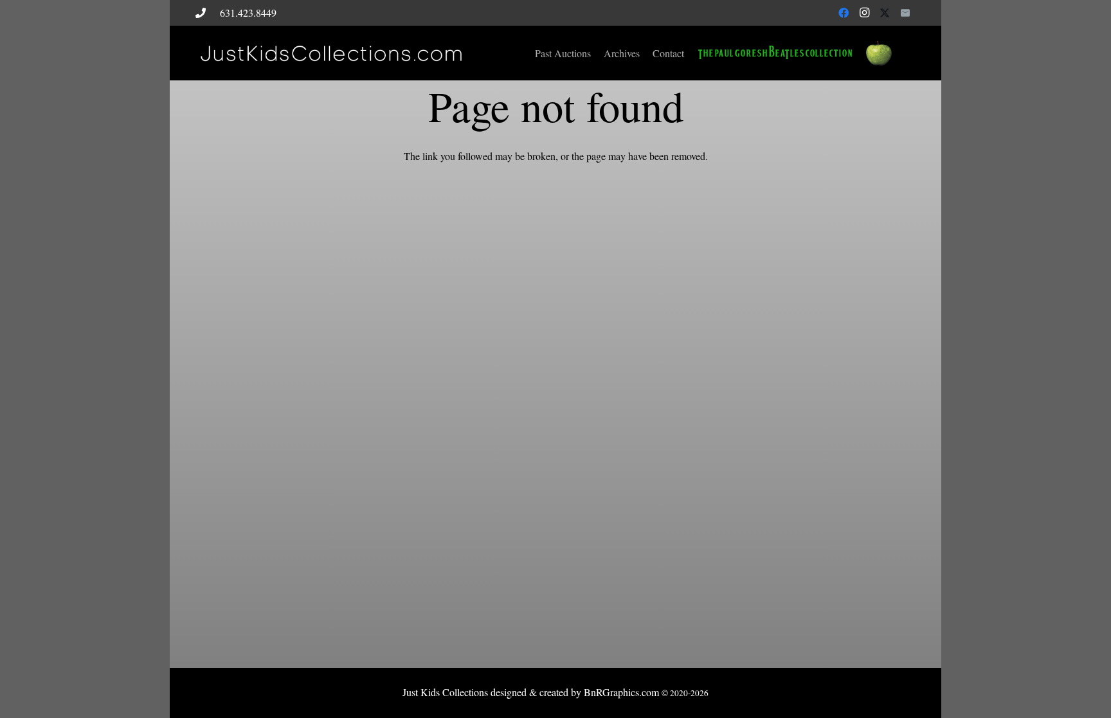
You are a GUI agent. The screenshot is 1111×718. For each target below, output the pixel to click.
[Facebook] (843, 13)
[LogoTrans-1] (329, 53)
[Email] (905, 13)
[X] (884, 13)
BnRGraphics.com (621, 692)
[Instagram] (864, 13)
